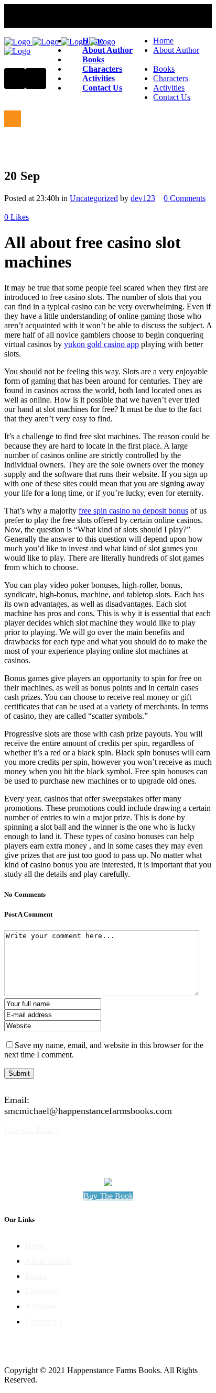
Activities (41, 1306)
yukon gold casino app (101, 344)
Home (35, 1245)
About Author (48, 1260)
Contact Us (43, 1321)
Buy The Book (108, 1195)
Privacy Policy (32, 1129)
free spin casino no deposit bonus (133, 510)
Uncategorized (94, 198)
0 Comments (185, 198)
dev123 (143, 198)
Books (36, 1276)
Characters (42, 1291)
